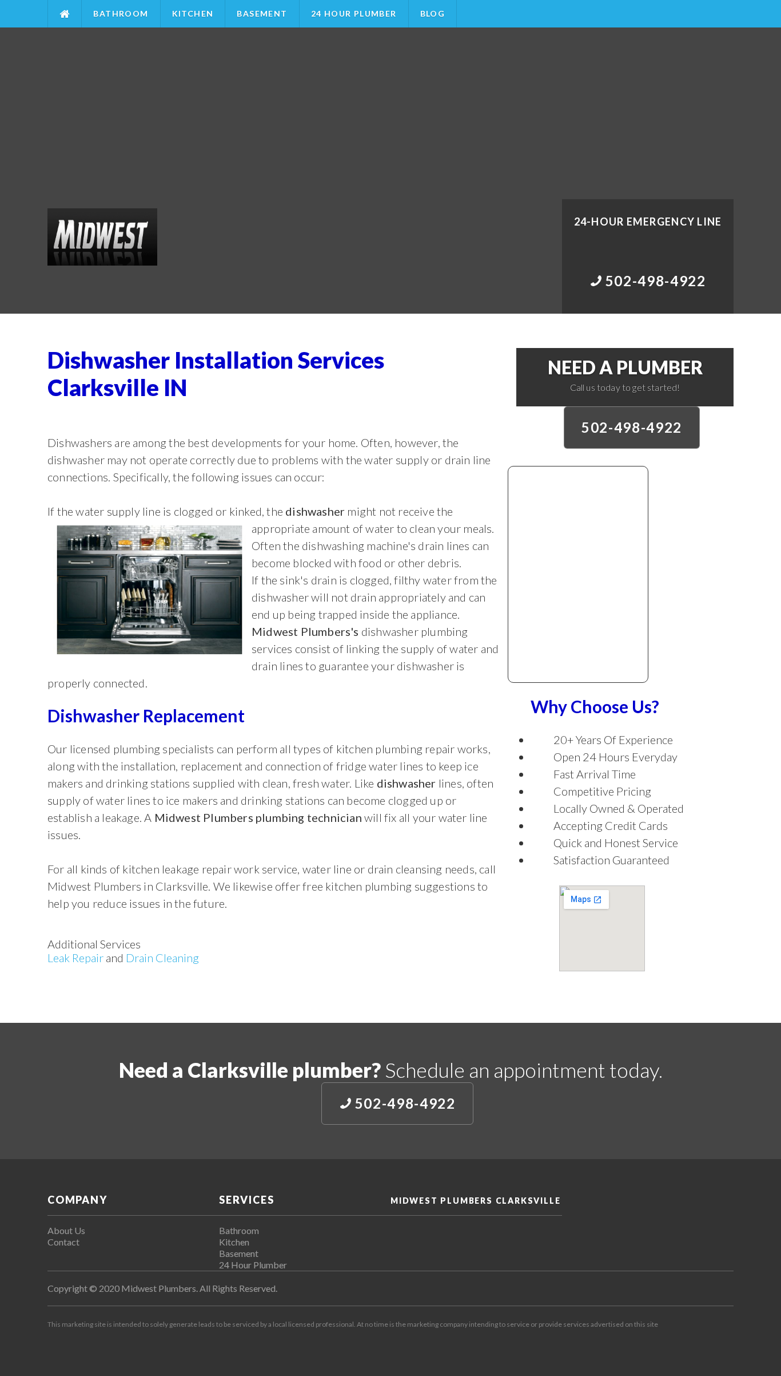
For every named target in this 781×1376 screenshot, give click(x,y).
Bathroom (120, 13)
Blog (432, 13)
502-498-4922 (631, 427)
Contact (63, 1241)
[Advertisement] (390, 113)
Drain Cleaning (162, 957)
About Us (66, 1230)
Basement (262, 13)
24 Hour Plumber (354, 13)
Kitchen (193, 13)
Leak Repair (75, 957)
